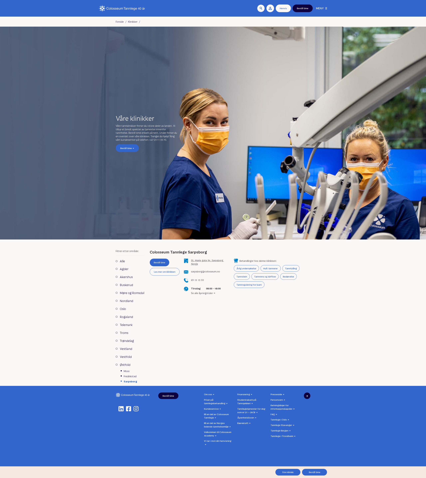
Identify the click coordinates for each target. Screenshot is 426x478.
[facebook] (128, 409)
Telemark (126, 325)
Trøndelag (127, 341)
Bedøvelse (288, 276)
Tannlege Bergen (279, 430)
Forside (120, 21)
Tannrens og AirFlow (265, 276)
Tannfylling (291, 268)
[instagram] (136, 409)
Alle (122, 261)
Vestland (126, 349)
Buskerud (126, 285)
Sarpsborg (130, 381)
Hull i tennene (270, 268)
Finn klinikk (288, 472)
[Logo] (122, 8)
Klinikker (132, 21)
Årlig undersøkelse (246, 268)
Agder (124, 269)
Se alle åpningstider (202, 293)
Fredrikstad (130, 376)
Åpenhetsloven (245, 417)
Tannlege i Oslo (279, 419)
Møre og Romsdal (132, 293)
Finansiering (243, 394)
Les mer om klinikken (164, 271)
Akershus (126, 277)
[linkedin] (121, 409)
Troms (124, 333)
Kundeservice (211, 408)
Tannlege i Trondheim (282, 436)
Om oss (208, 394)
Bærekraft (242, 423)
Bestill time (126, 148)
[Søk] (261, 8)
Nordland (126, 301)
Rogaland (126, 317)
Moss (126, 371)
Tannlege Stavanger (281, 425)
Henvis (283, 8)
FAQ (273, 414)
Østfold (125, 365)
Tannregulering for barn (249, 284)
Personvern (277, 399)
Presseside (276, 394)
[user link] (270, 8)
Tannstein (241, 276)
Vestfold (126, 357)
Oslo (123, 309)
